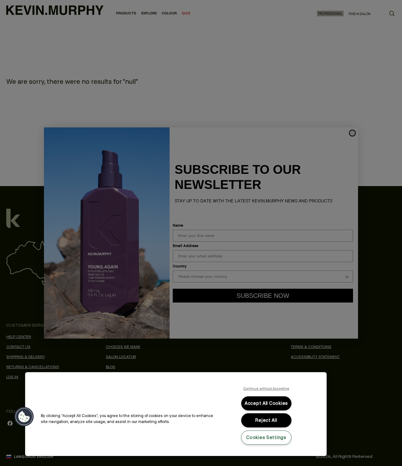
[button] (24, 417)
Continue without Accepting (266, 388)
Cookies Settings (266, 437)
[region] (176, 414)
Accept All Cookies (266, 403)
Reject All (266, 420)
